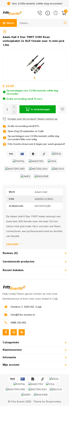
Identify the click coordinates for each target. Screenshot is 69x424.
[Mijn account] (55, 13)
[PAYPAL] (18, 161)
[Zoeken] (65, 23)
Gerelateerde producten (18, 262)
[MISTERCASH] (38, 169)
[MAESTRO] (36, 161)
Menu (10, 23)
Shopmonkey (53, 401)
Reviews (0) (10, 253)
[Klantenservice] (47, 13)
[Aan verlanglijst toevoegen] (62, 109)
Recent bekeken (13, 270)
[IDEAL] (56, 154)
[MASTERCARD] (15, 169)
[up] (14, 106)
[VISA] (52, 161)
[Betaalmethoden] (11, 154)
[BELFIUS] (57, 169)
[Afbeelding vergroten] (34, 65)
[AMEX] (25, 177)
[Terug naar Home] (5, 32)
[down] (14, 112)
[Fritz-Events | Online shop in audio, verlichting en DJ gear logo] (12, 12)
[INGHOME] (41, 177)
